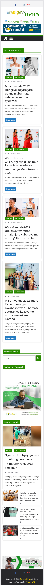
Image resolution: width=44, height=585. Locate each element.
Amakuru (9, 77)
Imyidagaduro (19, 77)
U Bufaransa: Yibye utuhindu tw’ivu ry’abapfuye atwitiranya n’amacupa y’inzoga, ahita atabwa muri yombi (29, 514)
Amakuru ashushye (21, 149)
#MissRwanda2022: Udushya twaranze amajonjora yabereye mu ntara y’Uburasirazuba (22, 232)
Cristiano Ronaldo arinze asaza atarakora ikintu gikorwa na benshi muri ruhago (29, 532)
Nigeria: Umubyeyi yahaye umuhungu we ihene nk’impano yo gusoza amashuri (22, 461)
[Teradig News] (5, 38)
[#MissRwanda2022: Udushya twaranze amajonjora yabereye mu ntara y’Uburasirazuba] (22, 207)
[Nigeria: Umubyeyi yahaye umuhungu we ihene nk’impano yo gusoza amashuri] (22, 436)
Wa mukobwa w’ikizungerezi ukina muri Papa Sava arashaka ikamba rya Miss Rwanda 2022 (21, 165)
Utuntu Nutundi (20, 450)
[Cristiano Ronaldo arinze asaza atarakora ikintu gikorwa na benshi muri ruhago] (10, 532)
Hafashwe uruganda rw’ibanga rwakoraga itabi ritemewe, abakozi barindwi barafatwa (29, 496)
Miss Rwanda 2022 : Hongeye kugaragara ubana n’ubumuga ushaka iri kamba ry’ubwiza (19, 93)
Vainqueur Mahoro (16, 82)
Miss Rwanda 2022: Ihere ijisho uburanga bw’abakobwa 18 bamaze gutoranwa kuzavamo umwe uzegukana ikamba (22, 310)
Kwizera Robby (14, 296)
